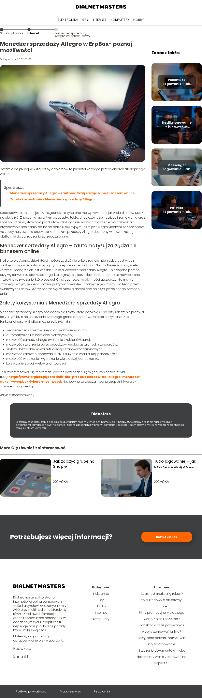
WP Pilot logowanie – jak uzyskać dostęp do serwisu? (177, 210)
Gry (85, 19)
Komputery (120, 19)
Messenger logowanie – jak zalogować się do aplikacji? (176, 167)
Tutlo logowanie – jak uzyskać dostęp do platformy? (175, 464)
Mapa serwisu (70, 691)
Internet (100, 19)
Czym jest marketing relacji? (161, 593)
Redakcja (22, 648)
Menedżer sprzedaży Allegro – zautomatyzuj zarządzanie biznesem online (72, 193)
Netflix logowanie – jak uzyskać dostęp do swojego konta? (177, 125)
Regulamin (102, 691)
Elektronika (68, 19)
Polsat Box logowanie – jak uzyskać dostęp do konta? (177, 82)
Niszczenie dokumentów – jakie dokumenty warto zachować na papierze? (161, 656)
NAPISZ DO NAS (166, 537)
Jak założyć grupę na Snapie (74, 464)
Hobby (138, 19)
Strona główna (11, 33)
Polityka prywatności (31, 691)
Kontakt (20, 656)
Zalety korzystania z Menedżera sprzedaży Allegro (52, 199)
